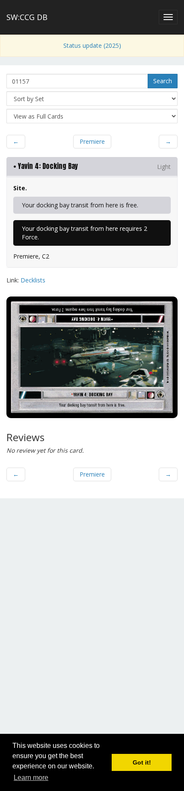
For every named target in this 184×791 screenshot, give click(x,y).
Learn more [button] (31, 777)
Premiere (92, 141)
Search (162, 81)
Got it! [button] (142, 762)
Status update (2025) (92, 45)
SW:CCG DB (26, 17)
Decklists (33, 280)
